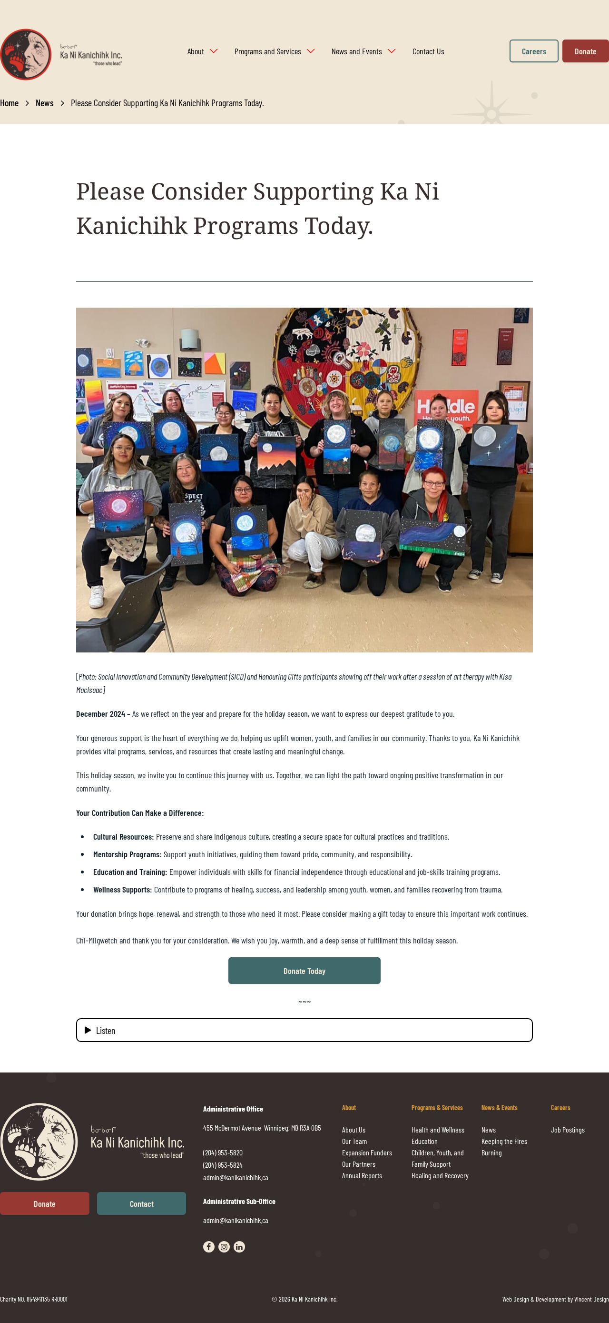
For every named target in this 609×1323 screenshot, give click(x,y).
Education (425, 1140)
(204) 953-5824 (223, 1164)
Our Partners (358, 1163)
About (195, 51)
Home (9, 102)
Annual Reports (362, 1175)
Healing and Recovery (440, 1175)
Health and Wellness (438, 1129)
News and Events (357, 51)
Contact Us (428, 51)
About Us (353, 1129)
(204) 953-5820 (223, 1152)
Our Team (354, 1140)
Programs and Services (268, 51)
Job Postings (568, 1129)
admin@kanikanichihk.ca (235, 1177)
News (45, 102)
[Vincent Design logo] (101, 1142)
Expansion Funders (367, 1152)
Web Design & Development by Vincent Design (555, 1299)
